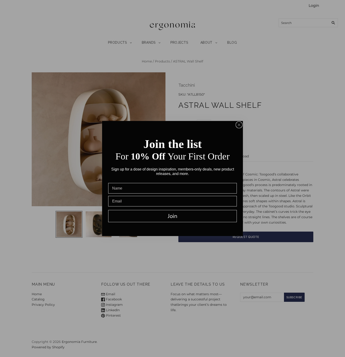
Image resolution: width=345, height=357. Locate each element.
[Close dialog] (239, 125)
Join (172, 216)
